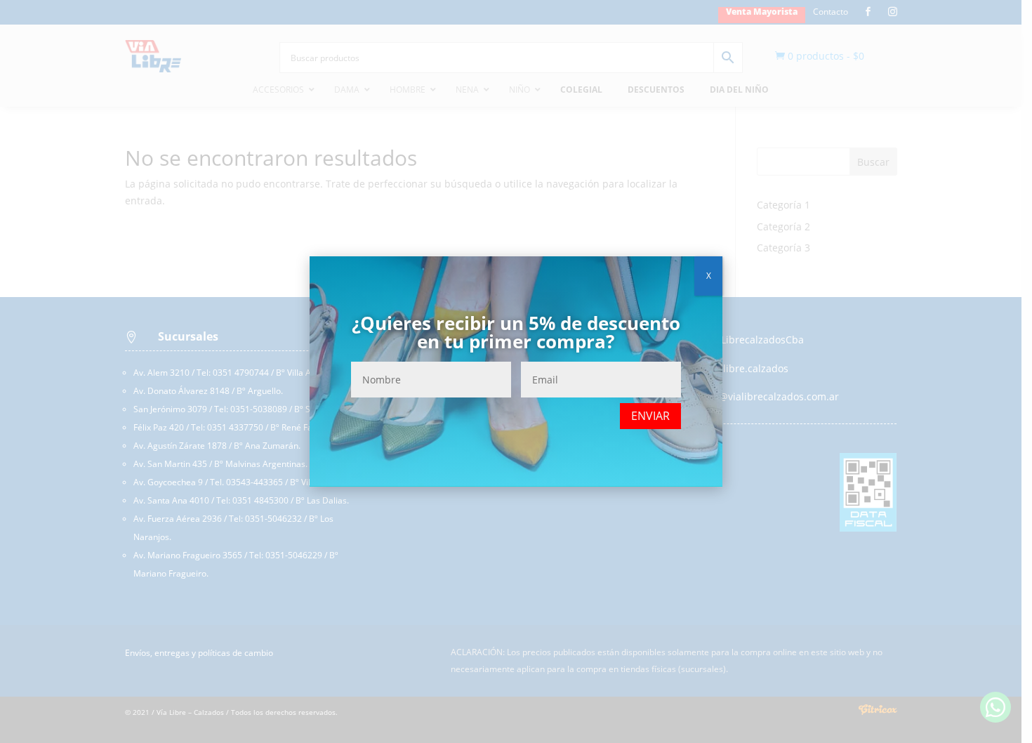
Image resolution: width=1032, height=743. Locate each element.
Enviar (650, 415)
